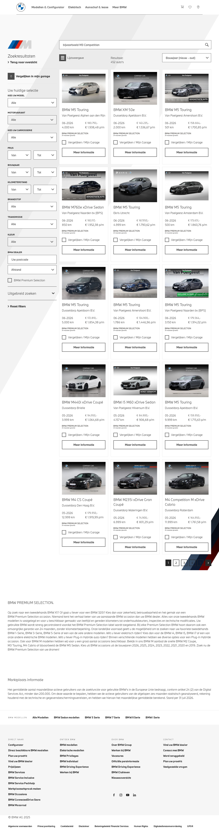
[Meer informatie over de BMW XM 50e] (135, 88)
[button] (83, 152)
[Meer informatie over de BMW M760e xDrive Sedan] (84, 185)
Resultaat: (117, 58)
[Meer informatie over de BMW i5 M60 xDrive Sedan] (135, 380)
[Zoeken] (206, 44)
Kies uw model (16, 95)
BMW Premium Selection (29, 280)
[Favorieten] (190, 7)
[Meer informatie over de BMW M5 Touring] (84, 88)
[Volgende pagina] (208, 563)
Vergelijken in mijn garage (33, 76)
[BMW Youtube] (127, 795)
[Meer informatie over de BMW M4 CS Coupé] (84, 478)
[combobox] (135, 44)
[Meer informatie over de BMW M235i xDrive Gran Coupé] (135, 478)
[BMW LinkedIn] (134, 795)
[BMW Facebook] (114, 795)
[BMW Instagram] (120, 795)
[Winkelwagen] (182, 7)
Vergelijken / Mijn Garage (84, 142)
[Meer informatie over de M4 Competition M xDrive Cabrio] (187, 478)
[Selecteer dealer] (199, 7)
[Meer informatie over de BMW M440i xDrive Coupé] (84, 380)
